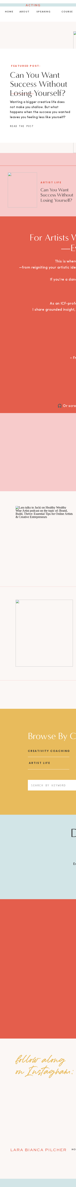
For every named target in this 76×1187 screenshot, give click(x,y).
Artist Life (51, 182)
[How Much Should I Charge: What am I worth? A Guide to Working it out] (44, 633)
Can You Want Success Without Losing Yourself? (38, 84)
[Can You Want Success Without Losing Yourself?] (22, 190)
